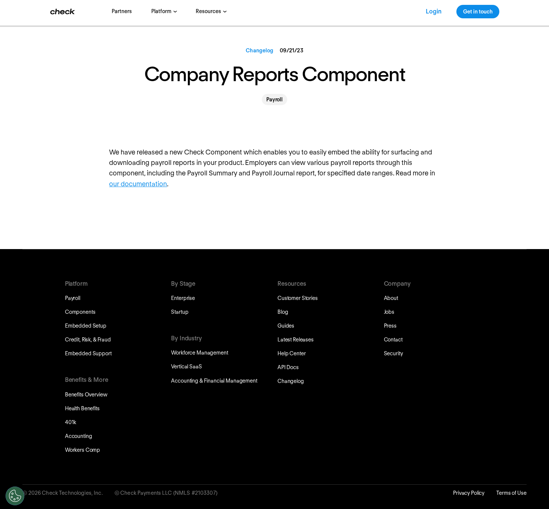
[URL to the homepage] (63, 11)
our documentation (138, 184)
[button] (163, 11)
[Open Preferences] (15, 496)
